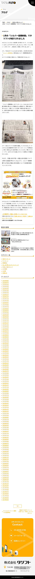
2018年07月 (5, 467)
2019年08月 (5, 441)
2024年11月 (5, 323)
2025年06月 (5, 309)
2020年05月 (5, 423)
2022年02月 (5, 381)
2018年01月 (5, 479)
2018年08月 (5, 465)
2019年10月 (5, 437)
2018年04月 (5, 473)
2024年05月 (5, 335)
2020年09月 (5, 415)
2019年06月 (5, 445)
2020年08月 (5, 417)
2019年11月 (5, 435)
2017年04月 (5, 497)
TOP (3, 22)
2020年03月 (5, 427)
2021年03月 (5, 403)
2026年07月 (5, 282)
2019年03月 (5, 451)
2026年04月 (5, 288)
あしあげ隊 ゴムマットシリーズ (10, 265)
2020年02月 (5, 429)
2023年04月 (5, 353)
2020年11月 (5, 411)
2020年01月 (5, 431)
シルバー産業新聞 (7, 53)
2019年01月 (5, 455)
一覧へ (17, 506)
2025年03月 (5, 315)
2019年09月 (5, 439)
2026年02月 (5, 292)
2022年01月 (5, 383)
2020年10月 (5, 413)
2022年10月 (5, 365)
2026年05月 (5, 286)
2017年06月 (5, 493)
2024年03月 (5, 339)
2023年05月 (5, 351)
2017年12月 (5, 481)
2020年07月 (5, 419)
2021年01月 (5, 407)
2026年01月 (5, 294)
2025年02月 (5, 317)
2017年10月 (5, 485)
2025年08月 (5, 305)
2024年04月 (5, 337)
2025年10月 (5, 300)
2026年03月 (5, 290)
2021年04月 (5, 401)
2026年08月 (5, 280)
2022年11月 (5, 363)
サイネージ (5, 261)
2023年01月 (5, 359)
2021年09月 (5, 391)
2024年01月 (5, 343)
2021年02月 (5, 405)
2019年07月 (5, 443)
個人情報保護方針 (10, 571)
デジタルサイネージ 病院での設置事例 (9, 511)
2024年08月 (5, 329)
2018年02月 (5, 477)
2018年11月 (5, 459)
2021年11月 (5, 387)
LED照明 (4, 269)
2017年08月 (5, 489)
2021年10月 (5, 389)
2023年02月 (5, 357)
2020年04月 (5, 425)
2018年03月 (5, 475)
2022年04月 (5, 377)
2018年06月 (5, 469)
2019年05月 (5, 447)
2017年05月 (5, 495)
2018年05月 (5, 471)
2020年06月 (5, 421)
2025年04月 (5, 313)
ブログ (8, 22)
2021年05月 (5, 399)
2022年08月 (5, 369)
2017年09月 (5, 487)
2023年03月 (5, 355)
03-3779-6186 (20, 530)
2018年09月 (5, 463)
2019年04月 (5, 449)
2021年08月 (5, 393)
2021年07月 (5, 395)
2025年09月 (5, 302)
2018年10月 (5, 461)
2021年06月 (5, 397)
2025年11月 (5, 298)
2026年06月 (5, 284)
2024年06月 (5, 333)
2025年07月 (5, 306)
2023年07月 (5, 347)
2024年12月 (5, 321)
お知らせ (4, 273)
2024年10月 (5, 325)
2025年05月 (5, 310)
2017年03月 (5, 499)
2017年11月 (5, 483)
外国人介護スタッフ (17, 22)
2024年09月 (5, 327)
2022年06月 (5, 373)
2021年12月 (5, 385)
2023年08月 (5, 345)
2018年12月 (5, 457)
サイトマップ (24, 571)
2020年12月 (5, 409)
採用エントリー (19, 541)
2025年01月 (5, 319)
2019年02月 (5, 453)
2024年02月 (5, 341)
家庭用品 (4, 263)
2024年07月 (5, 331)
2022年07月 (5, 371)
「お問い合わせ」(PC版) (19, 216)
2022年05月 (5, 375)
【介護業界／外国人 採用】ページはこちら (14, 214)
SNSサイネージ (6, 259)
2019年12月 (5, 433)
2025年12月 (5, 296)
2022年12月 (5, 361)
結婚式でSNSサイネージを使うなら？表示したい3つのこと (26, 511)
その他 (4, 271)
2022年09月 (5, 367)
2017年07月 (5, 491)
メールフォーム (19, 535)
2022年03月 (5, 379)
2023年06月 (5, 349)
